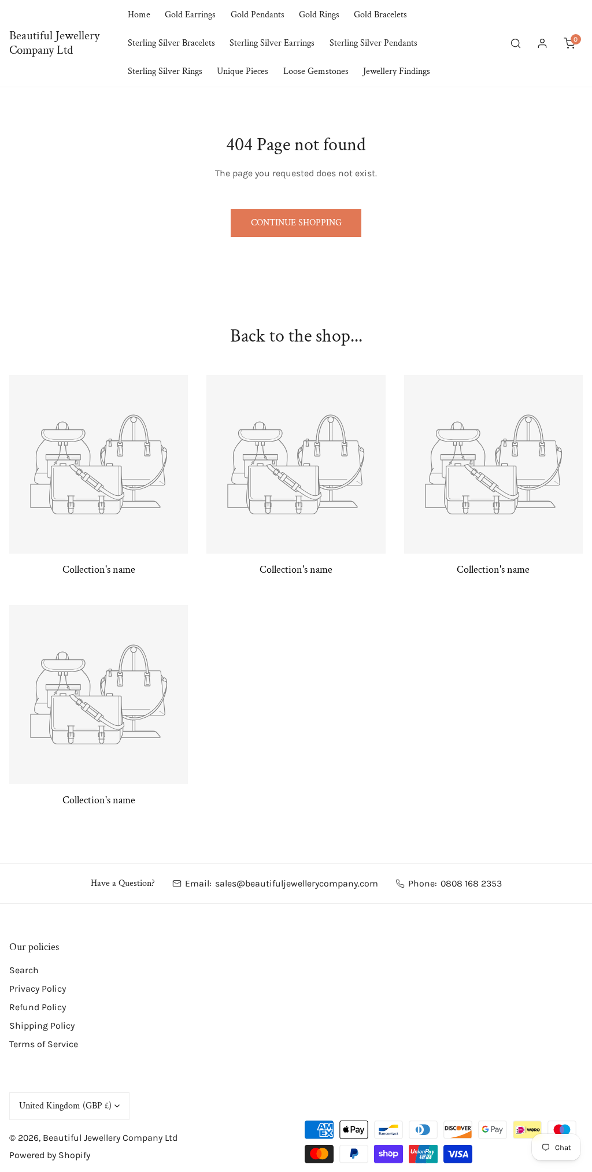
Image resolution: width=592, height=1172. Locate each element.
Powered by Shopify (49, 1154)
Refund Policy (37, 1007)
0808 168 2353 (471, 883)
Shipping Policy (42, 1025)
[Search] (515, 43)
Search (24, 970)
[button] (569, 43)
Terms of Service (43, 1044)
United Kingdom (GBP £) (65, 1106)
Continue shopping (296, 223)
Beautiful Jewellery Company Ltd (110, 1137)
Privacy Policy (37, 988)
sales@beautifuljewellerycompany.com (296, 883)
